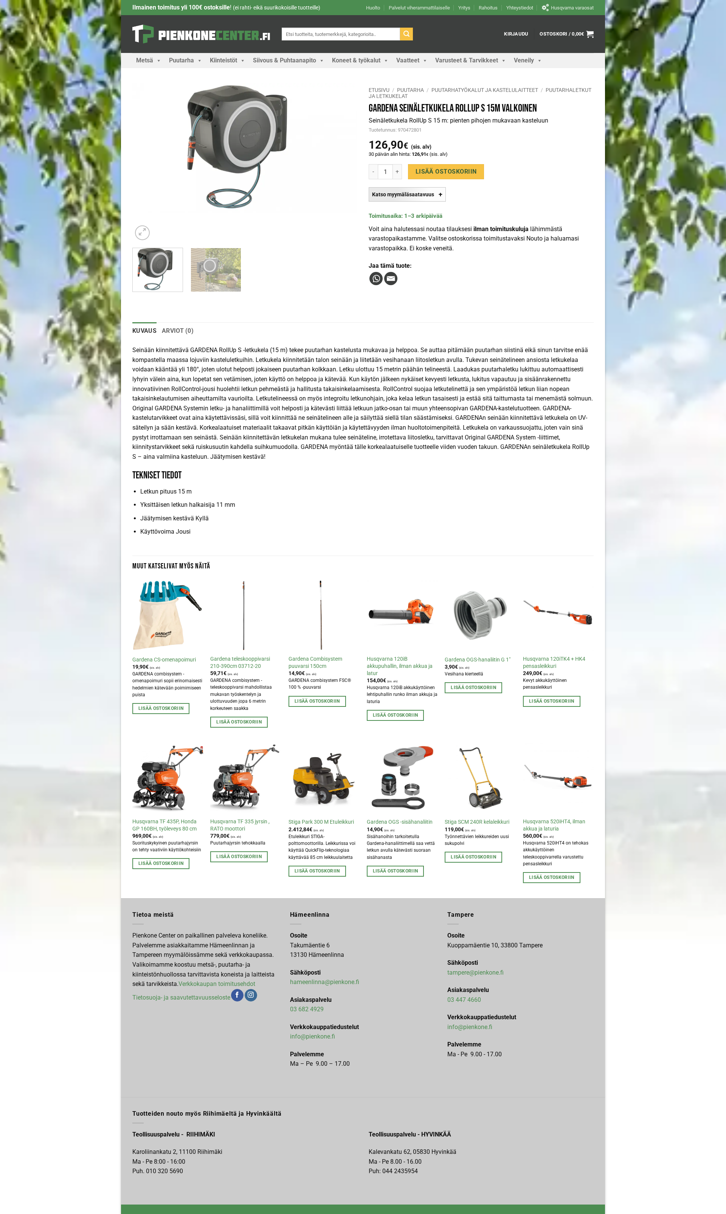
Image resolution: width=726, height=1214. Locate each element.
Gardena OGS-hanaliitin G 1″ (477, 660)
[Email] (390, 278)
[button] (516, 34)
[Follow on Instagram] (251, 995)
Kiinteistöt (223, 60)
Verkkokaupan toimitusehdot (216, 983)
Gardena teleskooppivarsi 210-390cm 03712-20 (240, 662)
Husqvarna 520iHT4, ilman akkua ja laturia (554, 825)
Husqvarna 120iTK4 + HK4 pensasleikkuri (554, 662)
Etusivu (379, 90)
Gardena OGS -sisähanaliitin (400, 822)
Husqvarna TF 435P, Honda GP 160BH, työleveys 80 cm (164, 825)
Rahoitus (488, 8)
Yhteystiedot (519, 8)
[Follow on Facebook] (237, 995)
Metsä (144, 60)
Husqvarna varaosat (572, 8)
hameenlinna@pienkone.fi (324, 982)
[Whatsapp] (376, 278)
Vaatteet (407, 60)
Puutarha (181, 60)
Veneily (524, 60)
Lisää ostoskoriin (446, 171)
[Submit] (406, 34)
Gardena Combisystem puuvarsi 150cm (315, 662)
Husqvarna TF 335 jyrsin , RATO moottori (240, 825)
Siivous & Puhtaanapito (284, 60)
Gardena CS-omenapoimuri (164, 660)
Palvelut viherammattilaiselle (419, 8)
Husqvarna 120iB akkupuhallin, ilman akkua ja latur (400, 666)
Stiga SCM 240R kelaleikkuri (477, 822)
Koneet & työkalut (356, 60)
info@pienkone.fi (312, 1036)
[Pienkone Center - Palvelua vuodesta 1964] (201, 34)
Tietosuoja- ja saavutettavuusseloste (181, 997)
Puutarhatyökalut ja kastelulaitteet (484, 90)
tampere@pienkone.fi (475, 972)
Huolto (373, 8)
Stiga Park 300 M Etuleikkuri (321, 822)
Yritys (464, 8)
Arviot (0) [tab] (178, 330)
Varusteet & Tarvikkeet (466, 60)
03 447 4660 (464, 999)
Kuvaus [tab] (144, 330)
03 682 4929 (307, 1009)
